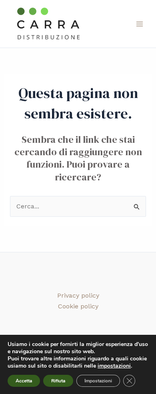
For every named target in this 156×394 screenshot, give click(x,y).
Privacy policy (78, 295)
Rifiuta (58, 381)
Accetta (24, 381)
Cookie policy (78, 306)
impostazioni (114, 366)
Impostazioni (98, 381)
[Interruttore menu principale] (139, 23)
